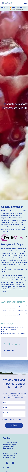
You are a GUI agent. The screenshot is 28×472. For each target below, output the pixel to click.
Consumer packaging (9, 333)
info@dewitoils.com (9, 457)
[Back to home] (8, 3)
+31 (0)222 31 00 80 (11, 453)
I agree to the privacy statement (12, 419)
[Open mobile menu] (25, 3)
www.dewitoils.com (9, 455)
